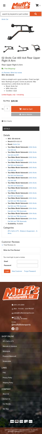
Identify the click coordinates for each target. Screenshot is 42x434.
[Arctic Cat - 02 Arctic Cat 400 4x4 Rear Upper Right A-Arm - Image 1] (8, 49)
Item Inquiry (8, 121)
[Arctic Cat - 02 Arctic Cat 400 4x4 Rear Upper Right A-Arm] (21, 32)
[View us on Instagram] (17, 329)
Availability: (12, 223)
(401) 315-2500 (19, 305)
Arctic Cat (5, 19)
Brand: (10, 144)
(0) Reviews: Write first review (12, 72)
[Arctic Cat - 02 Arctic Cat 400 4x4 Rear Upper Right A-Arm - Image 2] (23, 49)
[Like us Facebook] (13, 329)
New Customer (17, 271)
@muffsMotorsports (21, 324)
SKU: (3, 75)
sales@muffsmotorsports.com (24, 313)
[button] (21, 14)
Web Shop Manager (28, 431)
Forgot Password (30, 271)
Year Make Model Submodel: (18, 147)
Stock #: (11, 141)
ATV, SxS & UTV (13, 231)
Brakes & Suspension (27, 231)
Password (7, 265)
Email (6, 261)
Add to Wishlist (27, 114)
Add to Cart (27, 108)
